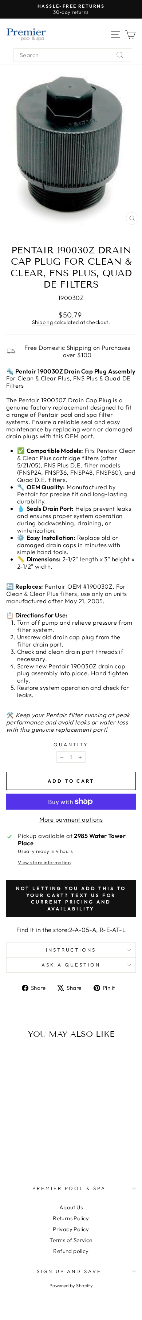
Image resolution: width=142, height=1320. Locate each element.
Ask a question (71, 965)
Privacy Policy (71, 1229)
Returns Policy (71, 1218)
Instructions (71, 950)
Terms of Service (71, 1240)
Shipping (42, 322)
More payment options (71, 819)
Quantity (71, 744)
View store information (44, 862)
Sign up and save (69, 1271)
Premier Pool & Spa (69, 1188)
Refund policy (70, 1251)
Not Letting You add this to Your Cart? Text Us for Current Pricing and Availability (71, 898)
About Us (71, 1207)
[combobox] (72, 55)
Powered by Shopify (71, 1285)
